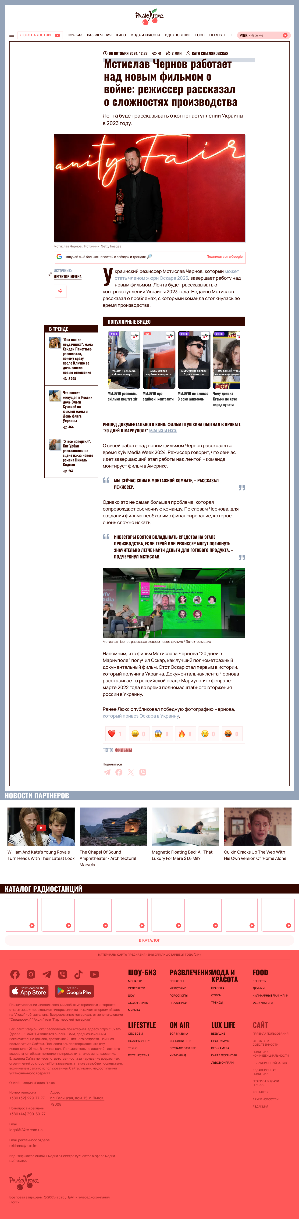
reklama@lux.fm (23, 1145)
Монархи (135, 981)
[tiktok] (78, 974)
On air (180, 1024)
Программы (220, 1041)
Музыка (134, 1010)
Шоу (131, 995)
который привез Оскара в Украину (141, 716)
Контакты (260, 1092)
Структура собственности (265, 1043)
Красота (217, 988)
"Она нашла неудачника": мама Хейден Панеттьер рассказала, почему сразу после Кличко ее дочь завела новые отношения (78, 356)
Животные (178, 988)
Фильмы (123, 750)
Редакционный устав (270, 1063)
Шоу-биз (74, 35)
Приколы (177, 981)
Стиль (216, 995)
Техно (133, 1048)
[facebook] (119, 772)
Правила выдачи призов (266, 1083)
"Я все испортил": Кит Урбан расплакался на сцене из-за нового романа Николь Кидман (78, 453)
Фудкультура (263, 1003)
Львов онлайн (222, 1063)
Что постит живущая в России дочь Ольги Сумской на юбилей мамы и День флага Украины (78, 407)
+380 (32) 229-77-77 (27, 1098)
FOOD (200, 35)
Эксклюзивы (138, 1003)
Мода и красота (145, 35)
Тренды (217, 1003)
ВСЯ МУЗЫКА (179, 1034)
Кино (121, 35)
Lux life (223, 1024)
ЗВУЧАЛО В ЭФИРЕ (183, 1048)
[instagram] (30, 974)
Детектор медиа (68, 276)
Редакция (260, 1106)
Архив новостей (265, 1099)
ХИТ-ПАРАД (178, 1055)
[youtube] (94, 974)
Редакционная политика (264, 1072)
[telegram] (107, 772)
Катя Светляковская (210, 53)
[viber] (143, 772)
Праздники (178, 1003)
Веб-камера (220, 1048)
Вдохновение (178, 35)
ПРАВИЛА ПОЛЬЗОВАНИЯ (270, 1034)
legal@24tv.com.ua (26, 1129)
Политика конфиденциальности (271, 1054)
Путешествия (138, 1055)
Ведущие (218, 1034)
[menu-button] (11, 35)
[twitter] (131, 772)
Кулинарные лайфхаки (270, 995)
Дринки (259, 988)
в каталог (149, 940)
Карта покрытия (224, 1055)
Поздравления (139, 1041)
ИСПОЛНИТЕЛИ (181, 1041)
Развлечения (99, 35)
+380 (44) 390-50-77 (27, 1113)
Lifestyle (217, 35)
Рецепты (259, 981)
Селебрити (136, 988)
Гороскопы (179, 995)
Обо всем (135, 1034)
